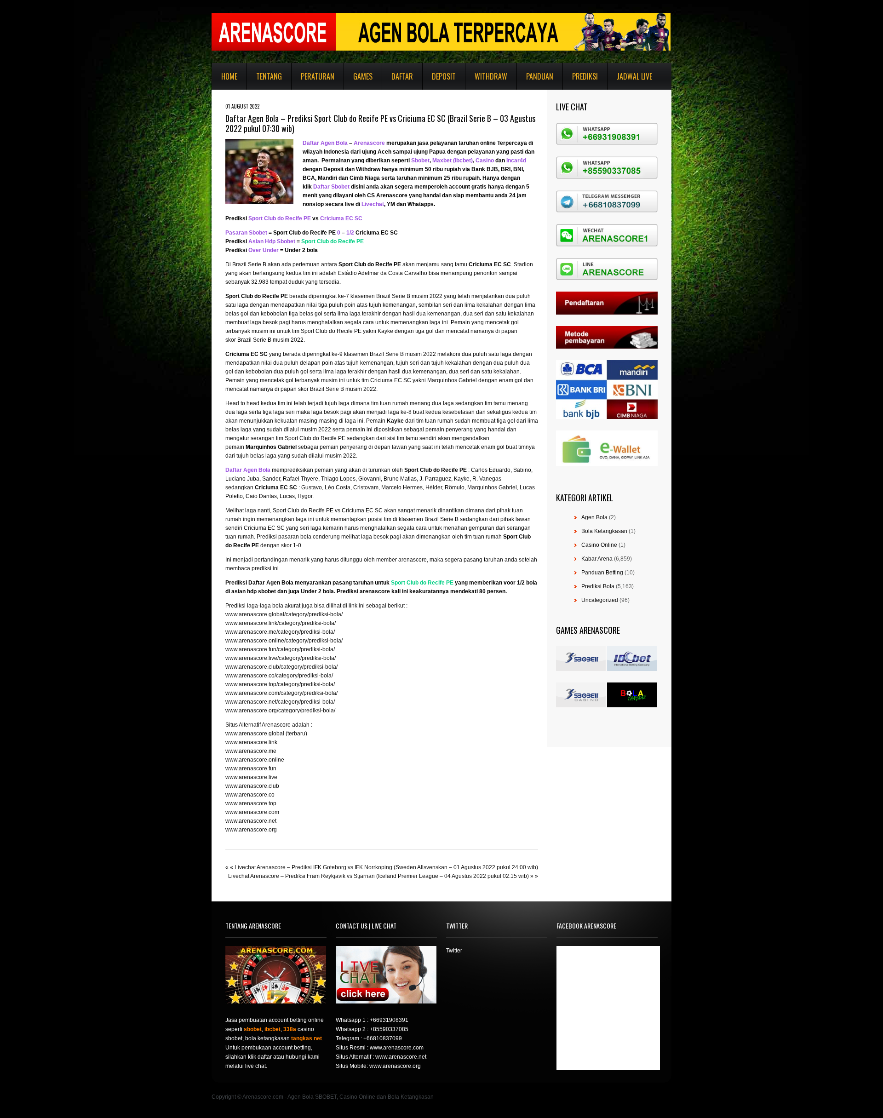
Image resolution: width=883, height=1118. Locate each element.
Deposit (444, 76)
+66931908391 (389, 1020)
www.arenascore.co (250, 794)
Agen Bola (594, 517)
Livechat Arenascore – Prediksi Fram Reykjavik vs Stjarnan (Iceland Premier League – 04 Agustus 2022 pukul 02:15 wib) (378, 876)
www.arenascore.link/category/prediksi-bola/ (280, 623)
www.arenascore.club (252, 786)
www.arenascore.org (251, 829)
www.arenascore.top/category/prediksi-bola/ (280, 684)
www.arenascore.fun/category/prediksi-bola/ (280, 649)
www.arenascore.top (250, 803)
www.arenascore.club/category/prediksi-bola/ (281, 667)
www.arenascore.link (251, 742)
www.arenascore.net (250, 821)
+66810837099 (382, 1038)
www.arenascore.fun (250, 768)
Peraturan (317, 76)
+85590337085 (389, 1029)
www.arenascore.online (254, 760)
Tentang (269, 76)
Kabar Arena (597, 559)
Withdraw (491, 76)
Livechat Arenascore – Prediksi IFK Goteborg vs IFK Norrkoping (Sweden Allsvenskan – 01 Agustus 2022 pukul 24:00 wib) (386, 867)
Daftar (402, 76)
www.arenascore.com (252, 812)
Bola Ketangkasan (604, 531)
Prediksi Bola (597, 586)
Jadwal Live (634, 76)
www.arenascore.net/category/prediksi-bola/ (280, 702)
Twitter (454, 950)
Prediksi (585, 76)
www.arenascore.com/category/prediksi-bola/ (281, 693)
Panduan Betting (602, 572)
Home (229, 76)
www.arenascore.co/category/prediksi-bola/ (279, 675)
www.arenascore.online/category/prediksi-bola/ (284, 640)
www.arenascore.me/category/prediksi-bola (279, 632)
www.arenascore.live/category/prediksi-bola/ (280, 658)
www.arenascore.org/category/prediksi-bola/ (280, 710)
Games (363, 76)
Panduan (539, 76)
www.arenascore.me (250, 751)
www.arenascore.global (254, 733)
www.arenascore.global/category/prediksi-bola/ (284, 614)
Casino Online (599, 545)
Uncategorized (599, 600)
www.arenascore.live (251, 777)
